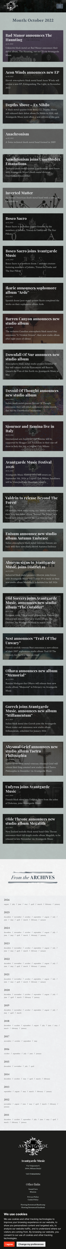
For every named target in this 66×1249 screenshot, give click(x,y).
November (17, 917)
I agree (9, 1244)
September (37, 917)
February (48, 904)
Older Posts (33, 851)
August (6, 904)
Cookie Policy (33, 1200)
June (19, 904)
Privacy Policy (33, 1197)
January (57, 904)
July (13, 904)
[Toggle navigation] (59, 6)
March (39, 904)
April (32, 904)
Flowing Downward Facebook (33, 1207)
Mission (33, 1192)
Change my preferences (31, 1244)
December (7, 917)
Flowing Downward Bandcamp (33, 1205)
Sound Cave (33, 1189)
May (26, 904)
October (27, 917)
